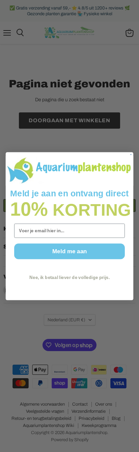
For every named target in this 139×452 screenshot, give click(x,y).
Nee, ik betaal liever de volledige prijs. (69, 277)
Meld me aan (69, 251)
